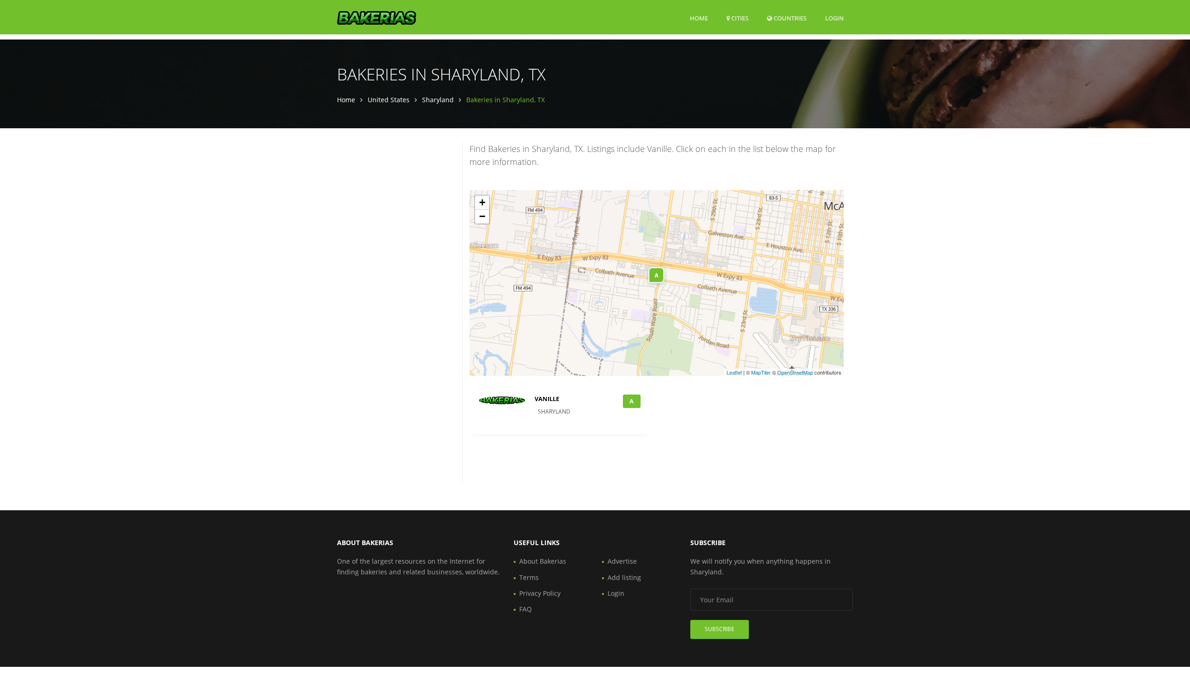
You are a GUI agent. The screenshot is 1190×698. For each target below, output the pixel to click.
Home (699, 18)
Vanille (547, 399)
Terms (529, 577)
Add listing (624, 577)
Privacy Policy (540, 593)
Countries (789, 17)
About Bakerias (542, 561)
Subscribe (719, 629)
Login (834, 17)
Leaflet (734, 372)
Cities (739, 18)
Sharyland (438, 99)
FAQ (525, 609)
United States (389, 99)
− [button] (482, 216)
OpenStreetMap (795, 372)
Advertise (622, 561)
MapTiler (761, 372)
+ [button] (482, 202)
